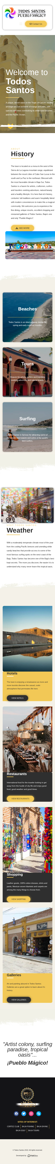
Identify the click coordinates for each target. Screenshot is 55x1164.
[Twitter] (23, 1113)
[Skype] (38, 1113)
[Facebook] (16, 1113)
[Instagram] (31, 1113)
